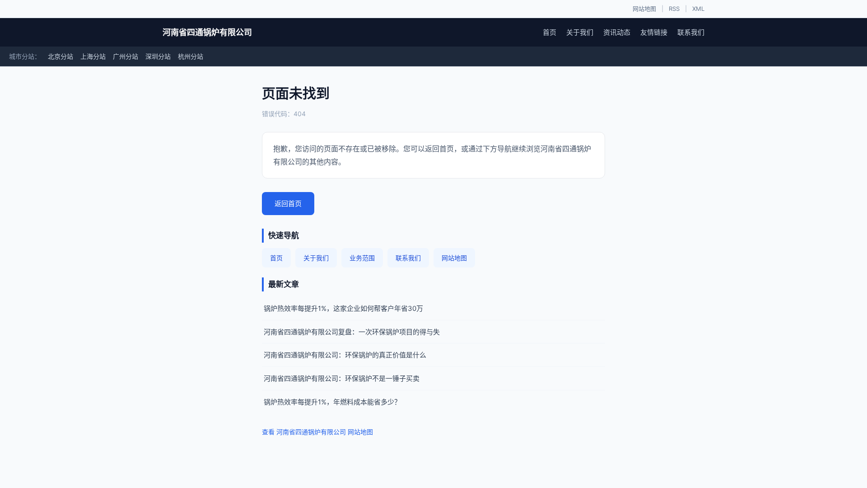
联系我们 (690, 32)
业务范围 (362, 258)
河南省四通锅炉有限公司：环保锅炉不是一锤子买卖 (342, 378)
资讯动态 (616, 32)
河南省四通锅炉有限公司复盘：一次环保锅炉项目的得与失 (352, 332)
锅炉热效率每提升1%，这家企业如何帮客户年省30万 (343, 308)
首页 (549, 32)
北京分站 (60, 56)
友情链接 (653, 32)
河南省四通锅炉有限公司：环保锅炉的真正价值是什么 (345, 355)
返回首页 (288, 203)
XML (698, 8)
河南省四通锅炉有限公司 (207, 32)
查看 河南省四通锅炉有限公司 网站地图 (317, 432)
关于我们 (579, 32)
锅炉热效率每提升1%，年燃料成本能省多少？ (332, 402)
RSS (674, 8)
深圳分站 (158, 56)
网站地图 (644, 8)
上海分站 (93, 56)
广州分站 (125, 56)
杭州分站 (190, 56)
